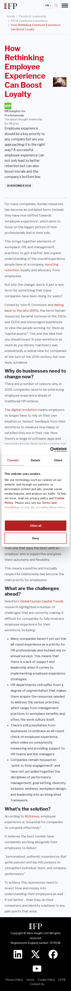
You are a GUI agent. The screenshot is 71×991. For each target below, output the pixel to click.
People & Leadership (32, 16)
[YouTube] (37, 968)
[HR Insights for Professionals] (8, 106)
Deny (35, 538)
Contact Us (37, 984)
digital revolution (24, 410)
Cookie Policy (46, 979)
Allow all (35, 525)
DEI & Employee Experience (29, 21)
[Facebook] (53, 954)
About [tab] (58, 460)
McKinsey (32, 816)
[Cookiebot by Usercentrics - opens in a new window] (50, 449)
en (47, 5)
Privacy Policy (14, 979)
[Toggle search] (58, 5)
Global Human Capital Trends (41, 601)
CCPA (62, 979)
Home (11, 16)
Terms (30, 979)
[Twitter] (35, 954)
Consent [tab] (13, 460)
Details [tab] (35, 460)
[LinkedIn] (18, 954)
